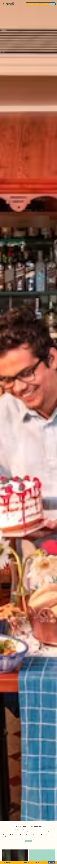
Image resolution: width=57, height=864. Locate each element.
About (31, 3)
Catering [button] (40, 3)
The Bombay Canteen (42, 862)
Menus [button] (35, 3)
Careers (25, 862)
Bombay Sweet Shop (32, 862)
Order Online (46, 3)
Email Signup (51, 862)
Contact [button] (52, 3)
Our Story (28, 840)
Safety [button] (27, 3)
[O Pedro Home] (9, 3)
